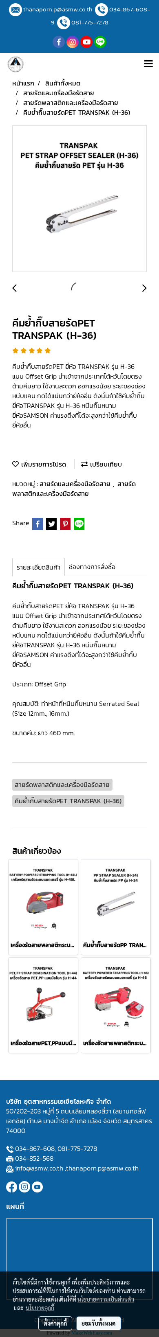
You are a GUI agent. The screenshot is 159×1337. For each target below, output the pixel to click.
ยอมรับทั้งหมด (99, 1323)
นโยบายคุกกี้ (40, 1307)
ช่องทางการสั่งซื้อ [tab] (92, 567)
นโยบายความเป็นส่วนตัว (105, 1299)
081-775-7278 (89, 22)
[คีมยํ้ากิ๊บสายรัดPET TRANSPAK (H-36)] (79, 199)
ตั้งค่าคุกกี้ (55, 1323)
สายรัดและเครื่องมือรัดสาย (76, 484)
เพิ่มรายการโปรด (42, 464)
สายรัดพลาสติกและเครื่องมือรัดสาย (74, 488)
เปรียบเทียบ (105, 464)
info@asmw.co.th (39, 1168)
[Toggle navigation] (148, 64)
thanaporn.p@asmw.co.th (58, 9)
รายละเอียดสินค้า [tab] (38, 567)
